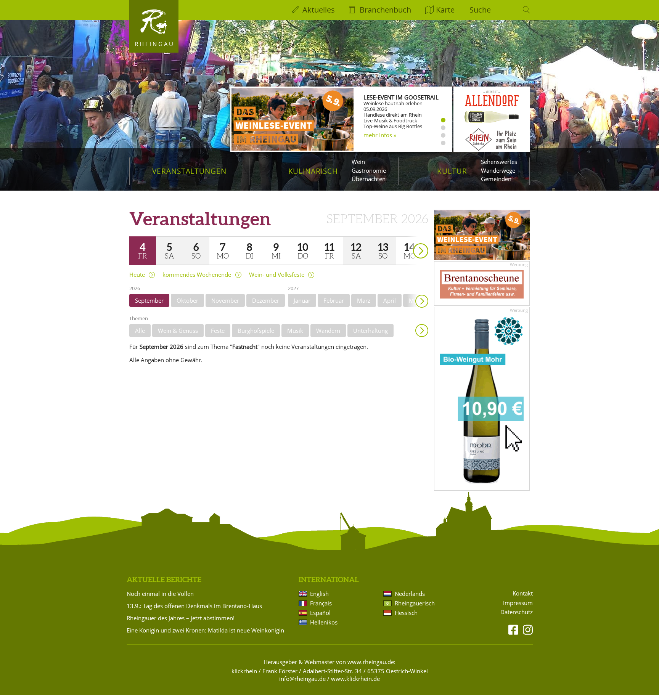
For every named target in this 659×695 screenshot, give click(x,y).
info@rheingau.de (302, 678)
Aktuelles (318, 10)
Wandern (328, 330)
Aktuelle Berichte (164, 579)
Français (321, 603)
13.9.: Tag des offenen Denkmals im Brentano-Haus (194, 606)
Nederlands (410, 593)
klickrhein (244, 671)
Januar (302, 300)
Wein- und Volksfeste (276, 274)
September (149, 300)
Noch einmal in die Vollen (160, 593)
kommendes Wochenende (196, 274)
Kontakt (523, 593)
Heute (137, 274)
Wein (358, 161)
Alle (140, 330)
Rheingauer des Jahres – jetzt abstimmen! (181, 618)
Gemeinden (496, 179)
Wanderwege (498, 170)
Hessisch (406, 612)
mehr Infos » (379, 135)
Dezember (265, 300)
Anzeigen (421, 330)
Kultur (452, 171)
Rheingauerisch (415, 603)
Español (320, 612)
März (363, 300)
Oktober (187, 300)
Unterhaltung (370, 330)
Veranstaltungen (189, 171)
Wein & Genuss (178, 330)
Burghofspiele (256, 330)
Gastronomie (369, 170)
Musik (295, 330)
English (319, 593)
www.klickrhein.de (355, 678)
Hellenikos (324, 622)
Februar (333, 300)
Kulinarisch (313, 171)
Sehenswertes (499, 161)
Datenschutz (516, 612)
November (225, 300)
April (389, 300)
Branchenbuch (385, 10)
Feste (218, 330)
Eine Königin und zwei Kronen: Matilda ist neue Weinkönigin (205, 630)
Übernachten (369, 179)
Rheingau (155, 44)
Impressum (518, 603)
